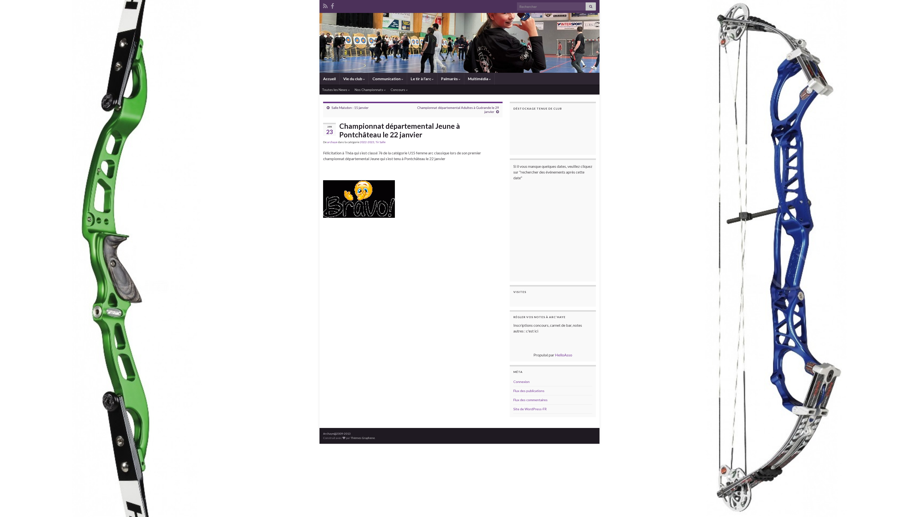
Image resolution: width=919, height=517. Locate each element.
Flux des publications (528, 391)
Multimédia (478, 78)
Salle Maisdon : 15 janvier (350, 108)
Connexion (521, 382)
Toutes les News (335, 90)
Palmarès (450, 78)
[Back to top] (908, 506)
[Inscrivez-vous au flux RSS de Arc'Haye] (325, 5)
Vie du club (353, 78)
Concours (398, 90)
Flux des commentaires (530, 400)
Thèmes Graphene (363, 438)
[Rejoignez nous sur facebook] (332, 5)
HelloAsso (563, 355)
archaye (332, 142)
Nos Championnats (369, 90)
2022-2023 (367, 142)
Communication (386, 78)
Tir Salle (380, 142)
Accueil (329, 78)
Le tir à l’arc (421, 78)
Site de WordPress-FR (530, 409)
